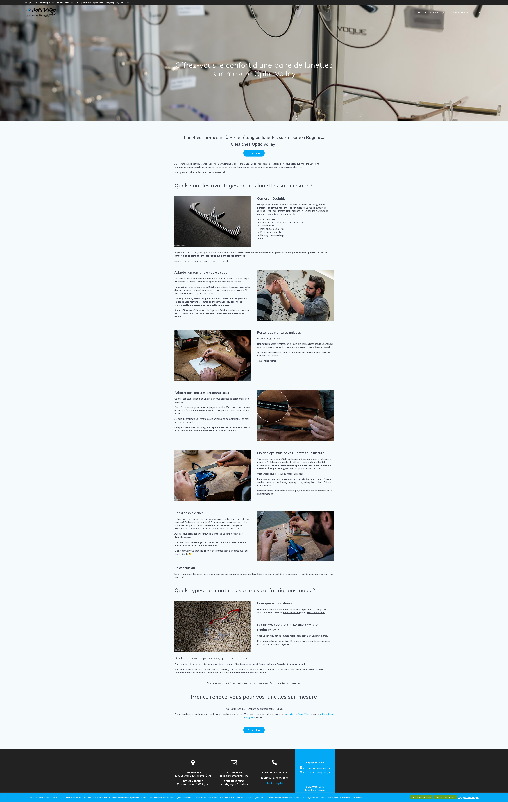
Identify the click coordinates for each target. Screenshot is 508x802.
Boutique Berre (309, 768)
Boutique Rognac (323, 768)
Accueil (422, 12)
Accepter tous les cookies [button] (421, 797)
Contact (478, 12)
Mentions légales (274, 783)
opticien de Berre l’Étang (298, 714)
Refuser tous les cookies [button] (445, 797)
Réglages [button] (462, 797)
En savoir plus (472, 797)
